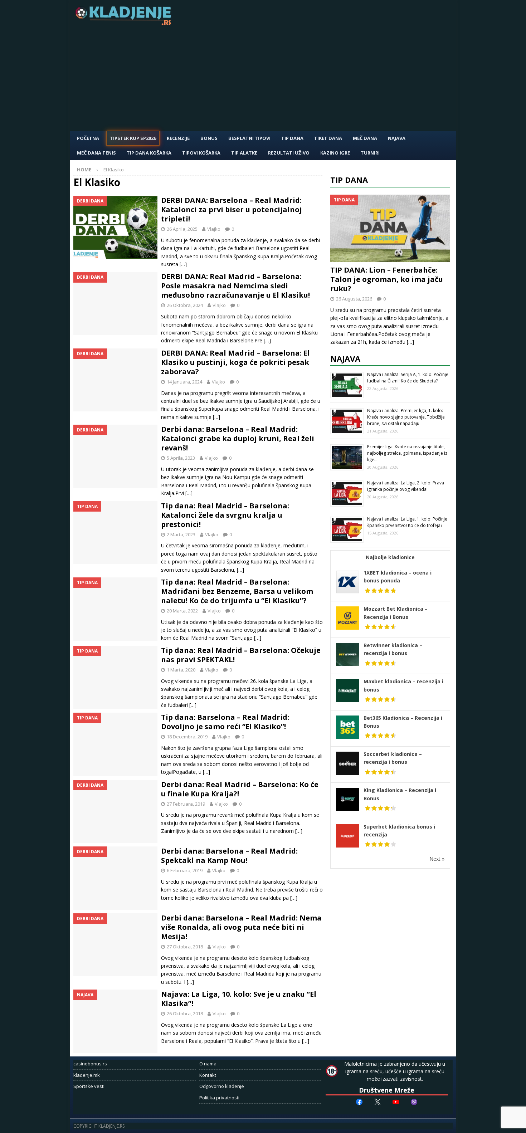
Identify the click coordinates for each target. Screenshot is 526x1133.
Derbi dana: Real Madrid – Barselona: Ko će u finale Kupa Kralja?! (239, 789)
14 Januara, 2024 (184, 382)
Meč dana (365, 138)
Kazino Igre (335, 153)
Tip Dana (292, 138)
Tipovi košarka (201, 153)
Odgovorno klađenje (221, 1086)
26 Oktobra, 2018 (185, 1013)
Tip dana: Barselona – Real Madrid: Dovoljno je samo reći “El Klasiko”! (225, 721)
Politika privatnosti (219, 1097)
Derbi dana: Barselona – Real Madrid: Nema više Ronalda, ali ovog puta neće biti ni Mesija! (241, 927)
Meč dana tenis (96, 153)
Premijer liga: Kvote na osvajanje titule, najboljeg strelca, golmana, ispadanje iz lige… (407, 453)
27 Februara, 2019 (186, 804)
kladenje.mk (86, 1075)
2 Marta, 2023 (181, 534)
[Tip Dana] (115, 533)
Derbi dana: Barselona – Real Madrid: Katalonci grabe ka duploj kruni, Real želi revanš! (237, 438)
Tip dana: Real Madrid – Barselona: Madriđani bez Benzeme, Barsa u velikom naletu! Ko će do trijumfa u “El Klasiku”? (237, 591)
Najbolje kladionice (390, 557)
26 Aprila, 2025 (182, 229)
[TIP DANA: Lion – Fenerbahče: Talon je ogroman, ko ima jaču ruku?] (390, 228)
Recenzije (178, 138)
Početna (88, 138)
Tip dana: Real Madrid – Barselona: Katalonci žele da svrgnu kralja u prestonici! (225, 515)
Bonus (209, 138)
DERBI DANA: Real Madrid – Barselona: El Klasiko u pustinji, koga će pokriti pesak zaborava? (235, 362)
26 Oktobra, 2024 (185, 305)
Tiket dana (328, 138)
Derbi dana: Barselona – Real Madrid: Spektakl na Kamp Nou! (229, 855)
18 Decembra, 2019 (187, 736)
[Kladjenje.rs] (125, 23)
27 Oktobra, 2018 (185, 946)
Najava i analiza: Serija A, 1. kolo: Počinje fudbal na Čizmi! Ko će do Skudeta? (407, 377)
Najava (396, 138)
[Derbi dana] (115, 227)
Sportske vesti (88, 1086)
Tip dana (349, 179)
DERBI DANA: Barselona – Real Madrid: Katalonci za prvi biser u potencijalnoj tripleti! (231, 209)
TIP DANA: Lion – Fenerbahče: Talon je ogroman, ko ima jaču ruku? (386, 279)
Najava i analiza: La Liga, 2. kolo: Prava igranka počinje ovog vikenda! (405, 486)
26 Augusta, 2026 (354, 299)
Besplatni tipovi (249, 138)
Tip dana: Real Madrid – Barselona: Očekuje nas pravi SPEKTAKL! (241, 654)
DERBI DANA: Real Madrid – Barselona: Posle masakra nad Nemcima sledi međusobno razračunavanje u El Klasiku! (235, 286)
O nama (207, 1063)
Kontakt (207, 1075)
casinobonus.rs (90, 1063)
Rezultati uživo (289, 153)
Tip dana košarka (149, 153)
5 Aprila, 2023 (181, 458)
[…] (183, 264)
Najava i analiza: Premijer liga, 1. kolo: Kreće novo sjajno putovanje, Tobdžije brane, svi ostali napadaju (406, 416)
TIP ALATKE (244, 153)
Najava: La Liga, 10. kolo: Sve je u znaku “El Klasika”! (238, 998)
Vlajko (213, 229)
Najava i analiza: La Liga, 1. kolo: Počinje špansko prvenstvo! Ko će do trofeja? (407, 522)
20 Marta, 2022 (182, 610)
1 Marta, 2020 (181, 669)
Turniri (370, 153)
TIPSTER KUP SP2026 (133, 138)
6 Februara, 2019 (185, 870)
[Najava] (115, 1021)
